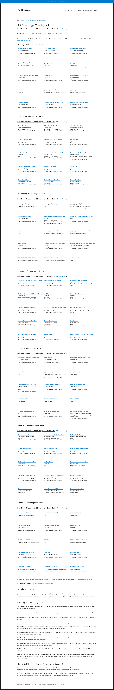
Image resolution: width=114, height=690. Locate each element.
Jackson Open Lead (49, 62)
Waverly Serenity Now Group (51, 166)
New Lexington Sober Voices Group (27, 334)
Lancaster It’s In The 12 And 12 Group (53, 102)
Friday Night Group (23, 398)
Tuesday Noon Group (75, 179)
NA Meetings (77, 10)
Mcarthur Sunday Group (24, 512)
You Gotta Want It (22, 152)
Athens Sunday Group (76, 512)
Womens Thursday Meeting (77, 293)
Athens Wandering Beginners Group (79, 203)
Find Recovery (24, 10)
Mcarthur (80, 579)
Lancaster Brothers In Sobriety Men (27, 475)
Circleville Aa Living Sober (50, 398)
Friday (49, 33)
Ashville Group (48, 334)
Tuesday (32, 33)
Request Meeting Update (47, 684)
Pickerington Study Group (24, 566)
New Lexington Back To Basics (26, 552)
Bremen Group (48, 357)
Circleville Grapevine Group (51, 257)
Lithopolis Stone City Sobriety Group (53, 488)
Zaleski (75, 579)
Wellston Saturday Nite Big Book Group (54, 434)
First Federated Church (24, 525)
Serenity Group (74, 320)
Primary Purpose (22, 89)
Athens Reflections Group (76, 125)
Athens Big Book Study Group (25, 62)
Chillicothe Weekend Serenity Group (27, 461)
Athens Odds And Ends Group (51, 125)
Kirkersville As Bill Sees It (50, 566)
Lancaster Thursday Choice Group (26, 307)
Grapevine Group (74, 257)
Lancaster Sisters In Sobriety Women (53, 475)
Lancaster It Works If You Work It (52, 384)
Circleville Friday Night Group (77, 384)
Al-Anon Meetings (87, 10)
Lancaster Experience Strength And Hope (54, 152)
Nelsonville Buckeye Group (25, 48)
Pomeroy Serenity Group (50, 320)
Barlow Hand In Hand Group (77, 488)
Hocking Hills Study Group (77, 434)
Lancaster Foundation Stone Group (79, 461)
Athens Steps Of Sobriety (24, 125)
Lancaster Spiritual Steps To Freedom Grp (54, 243)
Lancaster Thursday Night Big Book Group (55, 307)
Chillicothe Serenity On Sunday (52, 525)
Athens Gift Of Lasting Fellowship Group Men (81, 216)
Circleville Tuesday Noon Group (52, 179)
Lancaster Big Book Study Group (26, 257)
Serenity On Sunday (75, 525)
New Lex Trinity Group (75, 475)
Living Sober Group (75, 398)
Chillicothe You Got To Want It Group (53, 139)
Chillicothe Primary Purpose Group (79, 75)
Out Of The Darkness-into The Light (79, 448)
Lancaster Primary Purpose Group (78, 539)
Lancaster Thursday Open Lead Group (27, 320)
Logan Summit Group (49, 48)
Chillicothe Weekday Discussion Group (28, 75)
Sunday (60, 33)
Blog (95, 10)
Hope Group (47, 552)
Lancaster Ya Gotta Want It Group (26, 166)
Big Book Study (22, 230)
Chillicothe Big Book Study (51, 230)
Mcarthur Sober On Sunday (51, 512)
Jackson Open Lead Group (77, 62)
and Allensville (90, 579)
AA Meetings (69, 10)
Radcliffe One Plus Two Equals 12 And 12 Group (30, 280)
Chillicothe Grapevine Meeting (25, 539)
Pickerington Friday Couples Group (79, 411)
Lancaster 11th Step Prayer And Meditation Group (82, 243)
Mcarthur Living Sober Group (25, 203)
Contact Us (61, 684)
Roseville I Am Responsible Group (26, 411)
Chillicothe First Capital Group (51, 371)
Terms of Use (33, 684)
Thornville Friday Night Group (51, 411)
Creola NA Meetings (36, 583)
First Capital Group (75, 371)
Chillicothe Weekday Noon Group (78, 280)
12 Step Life (55, 684)
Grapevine (46, 539)
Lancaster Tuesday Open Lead (78, 152)
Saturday (55, 33)
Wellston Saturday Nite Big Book (26, 434)
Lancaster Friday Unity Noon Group (27, 384)
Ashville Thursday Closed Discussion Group (81, 334)
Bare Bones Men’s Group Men (77, 566)
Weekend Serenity (48, 461)
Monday (27, 33)
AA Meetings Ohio (41, 20)
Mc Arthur (84, 579)
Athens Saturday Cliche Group (52, 448)
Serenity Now (73, 166)
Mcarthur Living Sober (49, 203)
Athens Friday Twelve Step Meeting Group (28, 357)
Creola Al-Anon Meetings (47, 583)
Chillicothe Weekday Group (25, 139)
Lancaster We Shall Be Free (77, 89)
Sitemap (39, 684)
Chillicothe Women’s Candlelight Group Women (30, 293)
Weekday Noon (48, 75)
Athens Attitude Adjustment (25, 216)
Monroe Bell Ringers (23, 102)
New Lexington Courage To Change (79, 102)
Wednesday (38, 33)
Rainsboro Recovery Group (25, 488)
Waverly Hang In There (23, 179)
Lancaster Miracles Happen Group (52, 89)
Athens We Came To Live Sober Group (53, 280)
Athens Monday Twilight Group (78, 48)
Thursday (45, 33)
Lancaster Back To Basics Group (78, 307)
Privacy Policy (27, 684)
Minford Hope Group (75, 552)
